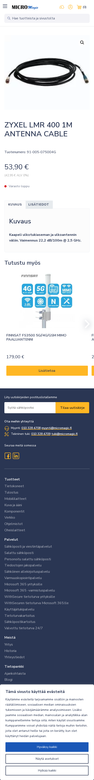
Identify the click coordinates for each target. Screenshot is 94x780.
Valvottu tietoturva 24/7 (23, 628)
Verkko (9, 517)
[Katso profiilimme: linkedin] (16, 456)
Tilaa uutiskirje (72, 407)
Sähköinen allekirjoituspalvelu (27, 571)
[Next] (85, 324)
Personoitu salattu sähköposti (27, 559)
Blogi (8, 679)
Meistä (10, 637)
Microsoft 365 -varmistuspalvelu (29, 590)
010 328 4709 (40, 434)
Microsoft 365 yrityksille (23, 584)
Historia (10, 650)
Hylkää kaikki (47, 770)
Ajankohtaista (15, 673)
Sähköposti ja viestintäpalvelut (28, 546)
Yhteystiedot (14, 657)
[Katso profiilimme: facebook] (7, 456)
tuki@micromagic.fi (64, 434)
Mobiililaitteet (15, 498)
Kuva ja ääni (13, 505)
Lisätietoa (47, 370)
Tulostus (11, 492)
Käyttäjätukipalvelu (19, 609)
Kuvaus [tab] (15, 204)
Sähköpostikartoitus (19, 621)
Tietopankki (14, 666)
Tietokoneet (14, 486)
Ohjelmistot (13, 523)
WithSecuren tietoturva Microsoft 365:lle (36, 603)
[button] (5, 6)
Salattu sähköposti (19, 552)
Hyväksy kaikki (47, 747)
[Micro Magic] (25, 7)
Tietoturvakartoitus (19, 615)
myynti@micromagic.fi (57, 428)
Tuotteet (12, 479)
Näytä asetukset (47, 759)
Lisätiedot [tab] (38, 204)
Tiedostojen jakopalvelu (23, 565)
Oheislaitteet (14, 530)
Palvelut (11, 539)
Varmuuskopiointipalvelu (23, 578)
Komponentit (14, 511)
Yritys (8, 644)
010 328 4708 (31, 428)
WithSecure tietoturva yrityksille (29, 596)
